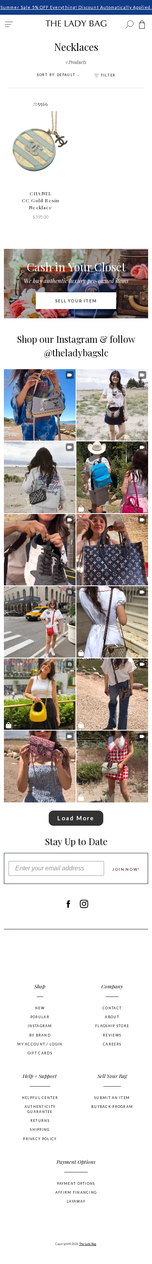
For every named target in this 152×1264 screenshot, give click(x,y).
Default (57, 75)
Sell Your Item (76, 300)
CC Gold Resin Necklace (41, 200)
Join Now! (126, 869)
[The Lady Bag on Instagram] (84, 904)
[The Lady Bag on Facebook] (68, 904)
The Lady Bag (87, 1244)
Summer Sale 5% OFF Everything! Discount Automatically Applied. (76, 7)
